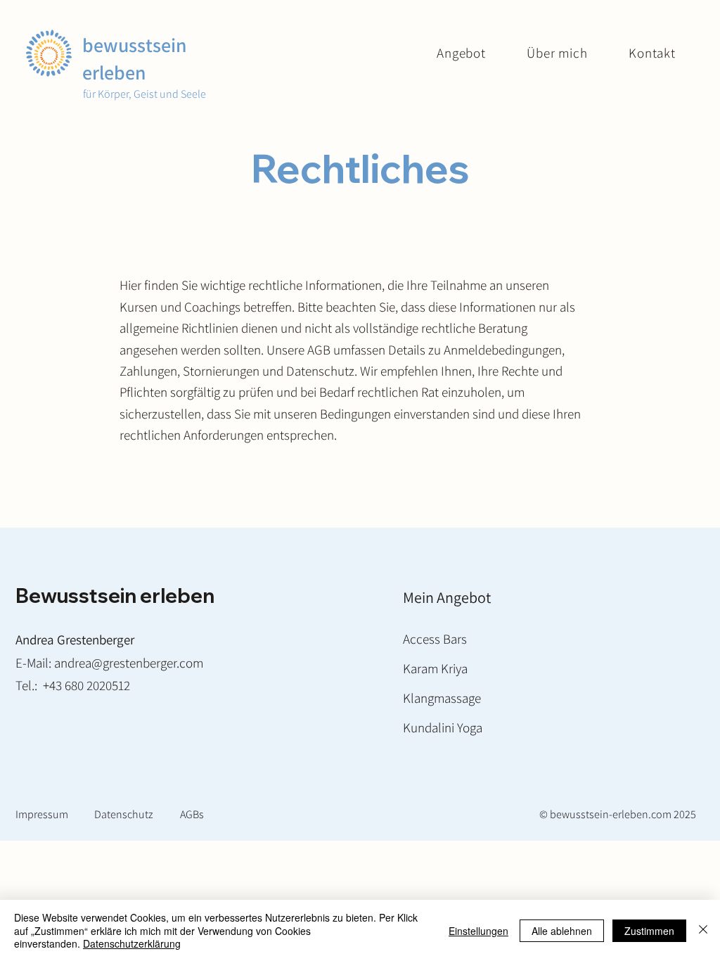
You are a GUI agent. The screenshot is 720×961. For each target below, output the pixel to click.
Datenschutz (123, 814)
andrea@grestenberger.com (128, 662)
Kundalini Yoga (442, 727)
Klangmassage (442, 697)
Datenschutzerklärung (132, 943)
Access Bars (435, 638)
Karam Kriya (435, 668)
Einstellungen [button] (478, 931)
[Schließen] (703, 930)
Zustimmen (649, 931)
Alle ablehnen (562, 931)
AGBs (192, 814)
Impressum (41, 814)
